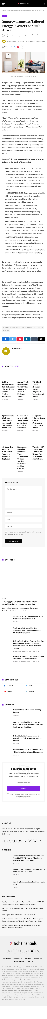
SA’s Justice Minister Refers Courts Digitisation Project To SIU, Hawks (38, 422)
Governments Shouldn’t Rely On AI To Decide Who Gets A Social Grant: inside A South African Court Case (28, 724)
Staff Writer (12, 41)
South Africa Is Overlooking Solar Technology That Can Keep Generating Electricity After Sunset (27, 630)
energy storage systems (11, 327)
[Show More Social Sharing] (22, 47)
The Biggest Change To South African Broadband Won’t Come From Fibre (19, 603)
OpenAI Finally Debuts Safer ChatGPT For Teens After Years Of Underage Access (23, 389)
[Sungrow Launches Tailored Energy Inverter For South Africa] (23, 73)
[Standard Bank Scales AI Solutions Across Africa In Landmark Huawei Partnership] (6, 752)
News (5, 16)
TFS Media (29, 967)
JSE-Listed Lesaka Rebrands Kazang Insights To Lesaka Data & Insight (38, 389)
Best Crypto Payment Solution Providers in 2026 (18, 915)
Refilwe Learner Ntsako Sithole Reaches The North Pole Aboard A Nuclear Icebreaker (8, 389)
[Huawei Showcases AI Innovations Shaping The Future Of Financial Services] (6, 659)
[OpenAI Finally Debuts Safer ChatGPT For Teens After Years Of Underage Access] (23, 374)
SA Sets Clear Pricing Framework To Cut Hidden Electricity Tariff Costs (28, 617)
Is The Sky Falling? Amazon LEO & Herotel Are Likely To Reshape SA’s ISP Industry (27, 738)
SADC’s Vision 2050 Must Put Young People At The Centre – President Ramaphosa (23, 422)
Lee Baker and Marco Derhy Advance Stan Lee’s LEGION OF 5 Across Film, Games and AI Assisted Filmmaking (28, 857)
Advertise (38, 958)
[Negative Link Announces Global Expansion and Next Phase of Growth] (6, 872)
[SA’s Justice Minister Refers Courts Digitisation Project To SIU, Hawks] (38, 408)
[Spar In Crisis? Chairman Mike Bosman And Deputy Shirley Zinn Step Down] (8, 408)
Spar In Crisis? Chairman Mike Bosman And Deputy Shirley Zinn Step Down (8, 422)
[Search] (44, 3)
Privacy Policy (20, 796)
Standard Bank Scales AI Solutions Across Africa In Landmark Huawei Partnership (28, 750)
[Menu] (3, 3)
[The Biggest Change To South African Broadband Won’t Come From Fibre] (23, 579)
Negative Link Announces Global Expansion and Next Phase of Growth (29, 870)
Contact (28, 958)
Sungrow (6, 330)
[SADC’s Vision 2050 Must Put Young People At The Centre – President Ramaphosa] (23, 408)
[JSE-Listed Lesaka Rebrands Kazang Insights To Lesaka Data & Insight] (38, 374)
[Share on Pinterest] (18, 47)
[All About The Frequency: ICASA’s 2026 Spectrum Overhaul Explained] (8, 439)
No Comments (31, 41)
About (30, 961)
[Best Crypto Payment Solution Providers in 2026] (6, 885)
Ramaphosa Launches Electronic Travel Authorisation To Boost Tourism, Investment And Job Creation (22, 458)
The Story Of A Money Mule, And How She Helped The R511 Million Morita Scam (38, 453)
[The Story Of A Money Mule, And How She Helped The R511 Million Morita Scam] (38, 439)
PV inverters (38, 327)
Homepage (7, 958)
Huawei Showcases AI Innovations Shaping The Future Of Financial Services (28, 657)
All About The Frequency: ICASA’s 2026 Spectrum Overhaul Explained (7, 453)
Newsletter (18, 958)
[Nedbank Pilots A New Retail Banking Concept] (6, 712)
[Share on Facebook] (11, 47)
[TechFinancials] (23, 4)
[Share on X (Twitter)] (14, 47)
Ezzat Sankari (27, 327)
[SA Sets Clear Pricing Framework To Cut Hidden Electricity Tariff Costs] (6, 619)
